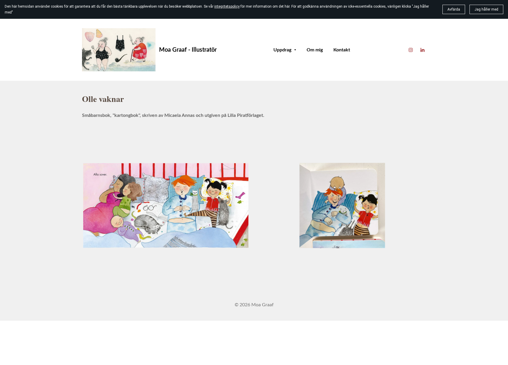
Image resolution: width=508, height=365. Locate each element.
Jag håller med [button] (486, 9)
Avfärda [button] (453, 9)
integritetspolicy (227, 6)
